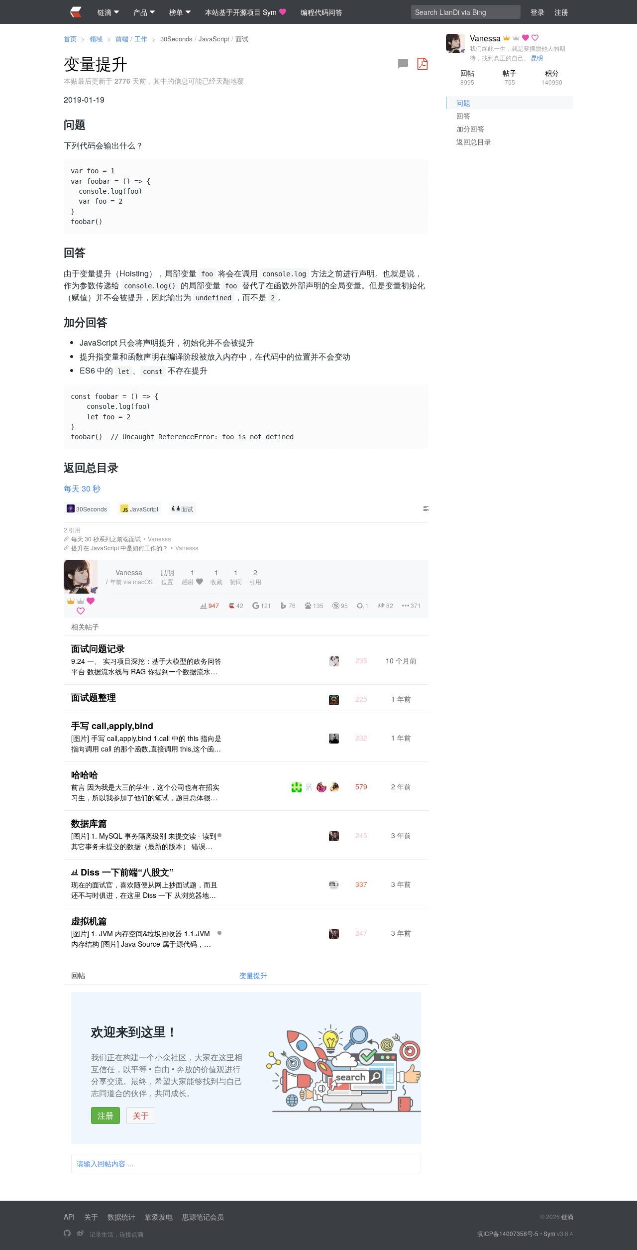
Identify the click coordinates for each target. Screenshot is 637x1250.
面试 (241, 38)
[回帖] (403, 64)
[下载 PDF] (422, 64)
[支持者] (91, 601)
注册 (105, 1115)
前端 (121, 38)
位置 (167, 576)
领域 (96, 38)
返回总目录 (473, 141)
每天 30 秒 (82, 488)
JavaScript (214, 38)
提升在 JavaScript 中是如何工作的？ (119, 547)
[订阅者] (71, 601)
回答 (463, 116)
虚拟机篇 (89, 920)
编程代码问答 (321, 12)
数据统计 (121, 1217)
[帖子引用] (66, 538)
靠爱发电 (159, 1217)
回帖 (467, 77)
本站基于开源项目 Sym (241, 12)
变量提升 (253, 975)
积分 (551, 77)
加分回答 (470, 128)
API (69, 1217)
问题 (463, 103)
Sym (549, 1233)
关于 (141, 1115)
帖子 (510, 77)
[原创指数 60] (219, 835)
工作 (140, 38)
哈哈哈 (84, 774)
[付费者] (81, 601)
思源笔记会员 (203, 1217)
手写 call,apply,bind (112, 725)
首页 (70, 38)
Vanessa (159, 538)
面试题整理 (93, 697)
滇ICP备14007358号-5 (507, 1233)
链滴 (567, 1216)
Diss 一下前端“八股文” (127, 872)
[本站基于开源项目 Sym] (67, 1234)
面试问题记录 (98, 648)
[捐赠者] (81, 611)
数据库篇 (89, 823)
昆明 (537, 57)
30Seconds (176, 38)
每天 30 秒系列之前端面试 (106, 538)
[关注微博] (80, 1234)
